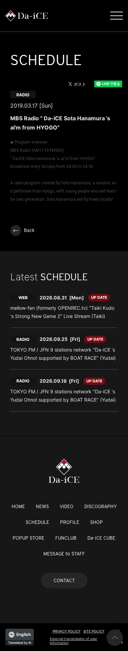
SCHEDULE (37, 522)
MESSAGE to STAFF (64, 553)
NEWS (42, 506)
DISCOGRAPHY (100, 506)
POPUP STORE (28, 538)
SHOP (96, 522)
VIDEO (66, 506)
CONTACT (64, 580)
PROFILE (69, 522)
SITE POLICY (93, 631)
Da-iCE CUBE (101, 538)
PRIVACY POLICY (67, 631)
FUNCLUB (65, 538)
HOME (18, 506)
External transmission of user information (73, 641)
